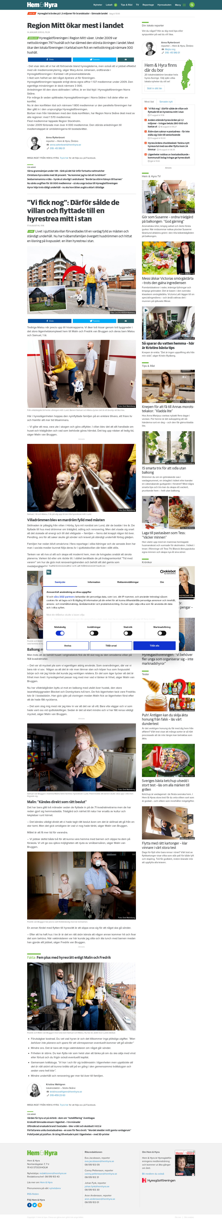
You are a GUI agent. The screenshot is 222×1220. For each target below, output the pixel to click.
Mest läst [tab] (149, 101)
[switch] (94, 633)
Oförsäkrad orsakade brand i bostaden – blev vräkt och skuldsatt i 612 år (64, 1126)
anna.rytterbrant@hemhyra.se (65, 144)
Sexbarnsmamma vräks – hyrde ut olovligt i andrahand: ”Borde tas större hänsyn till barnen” (75, 179)
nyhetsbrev (55, 1188)
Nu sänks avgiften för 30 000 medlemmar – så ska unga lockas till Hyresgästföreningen (72, 183)
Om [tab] (162, 582)
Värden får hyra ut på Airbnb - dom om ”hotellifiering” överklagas (61, 1118)
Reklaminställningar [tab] (128, 582)
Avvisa (67, 645)
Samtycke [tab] (60, 582)
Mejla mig (170, 49)
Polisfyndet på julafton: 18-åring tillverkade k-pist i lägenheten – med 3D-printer (68, 1134)
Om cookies (189, 1217)
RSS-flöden (33, 1194)
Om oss (178, 1217)
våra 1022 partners (64, 596)
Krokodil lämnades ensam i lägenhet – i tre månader (53, 1122)
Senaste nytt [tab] (166, 101)
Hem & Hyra (46, 1182)
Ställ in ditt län (154, 88)
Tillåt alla (154, 645)
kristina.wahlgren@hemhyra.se (66, 1091)
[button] (111, 5)
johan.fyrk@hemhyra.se (97, 1186)
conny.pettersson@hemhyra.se (101, 1173)
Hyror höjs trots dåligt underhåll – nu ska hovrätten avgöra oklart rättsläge (65, 187)
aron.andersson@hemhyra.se (100, 1199)
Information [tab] (94, 582)
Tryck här (64, 158)
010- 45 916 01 (57, 148)
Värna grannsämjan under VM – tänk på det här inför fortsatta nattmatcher (66, 171)
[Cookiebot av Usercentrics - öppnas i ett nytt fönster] (162, 572)
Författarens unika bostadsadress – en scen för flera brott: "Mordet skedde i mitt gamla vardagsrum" (79, 1130)
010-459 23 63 (57, 1095)
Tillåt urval (111, 645)
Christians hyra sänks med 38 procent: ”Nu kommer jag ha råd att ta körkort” (66, 175)
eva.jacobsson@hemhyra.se (99, 1161)
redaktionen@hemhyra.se (53, 1173)
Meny (178, 4)
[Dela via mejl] (126, 60)
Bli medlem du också (153, 1173)
